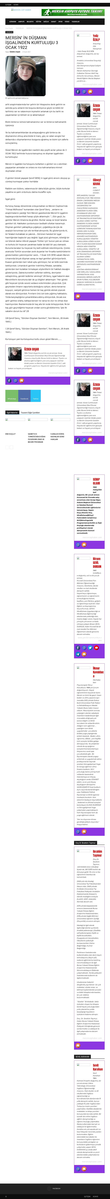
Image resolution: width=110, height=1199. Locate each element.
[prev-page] (7, 447)
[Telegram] (78, 654)
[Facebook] (9, 380)
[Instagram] (15, 380)
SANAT (53, 22)
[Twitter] (90, 647)
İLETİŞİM (8, 5)
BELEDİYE (30, 22)
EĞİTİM (38, 22)
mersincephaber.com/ (57, 373)
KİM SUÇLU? (10, 434)
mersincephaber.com (92, 84)
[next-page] (11, 447)
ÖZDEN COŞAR (15, 52)
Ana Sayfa (9, 28)
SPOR (60, 22)
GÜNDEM (12, 22)
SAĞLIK (46, 22)
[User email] (21, 380)
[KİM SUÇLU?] (15, 425)
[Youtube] (96, 647)
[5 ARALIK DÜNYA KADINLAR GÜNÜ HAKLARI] (60, 425)
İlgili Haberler (12, 413)
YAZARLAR (75, 22)
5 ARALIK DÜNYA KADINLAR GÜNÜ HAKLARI (57, 436)
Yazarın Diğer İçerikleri (30, 413)
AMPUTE (21, 22)
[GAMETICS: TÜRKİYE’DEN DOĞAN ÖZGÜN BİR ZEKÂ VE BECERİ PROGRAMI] (38, 425)
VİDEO (67, 22)
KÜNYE (16, 5)
